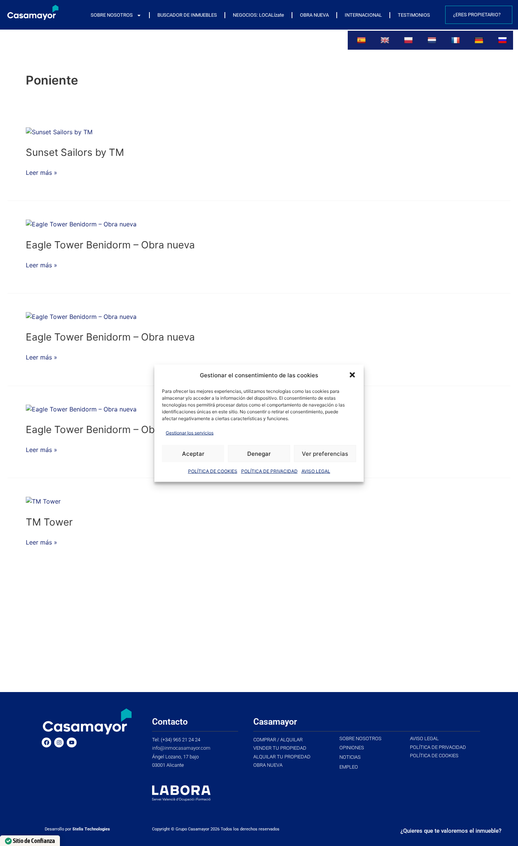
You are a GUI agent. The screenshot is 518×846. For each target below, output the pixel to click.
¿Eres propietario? (477, 14)
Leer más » (41, 172)
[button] (352, 375)
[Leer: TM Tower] (43, 501)
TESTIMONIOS (414, 15)
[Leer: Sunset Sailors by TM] (59, 131)
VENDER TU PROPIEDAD (279, 748)
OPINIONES (351, 747)
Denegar (259, 453)
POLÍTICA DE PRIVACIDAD (269, 471)
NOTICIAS (350, 757)
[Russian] (503, 40)
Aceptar (193, 453)
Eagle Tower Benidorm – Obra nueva (110, 245)
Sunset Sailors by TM (75, 152)
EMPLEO (348, 767)
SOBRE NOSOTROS (112, 15)
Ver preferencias (325, 453)
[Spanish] (362, 40)
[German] (480, 40)
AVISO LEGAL (315, 471)
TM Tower (49, 522)
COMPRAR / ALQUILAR (278, 739)
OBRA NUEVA (314, 15)
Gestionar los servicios (189, 432)
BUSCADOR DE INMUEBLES (187, 15)
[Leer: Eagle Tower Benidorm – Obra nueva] (81, 224)
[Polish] (409, 40)
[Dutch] (433, 40)
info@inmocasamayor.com (181, 748)
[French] (456, 40)
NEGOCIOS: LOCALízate (258, 15)
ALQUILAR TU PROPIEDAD (282, 757)
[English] (386, 40)
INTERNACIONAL (363, 15)
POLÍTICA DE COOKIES (212, 471)
